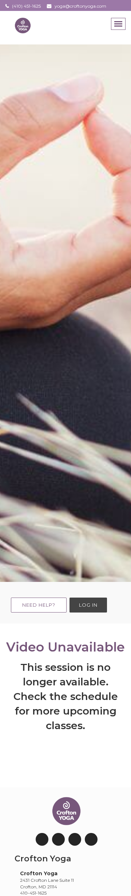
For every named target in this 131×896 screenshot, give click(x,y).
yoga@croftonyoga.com (80, 6)
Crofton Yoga (43, 859)
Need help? (38, 605)
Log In (88, 605)
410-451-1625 (33, 893)
